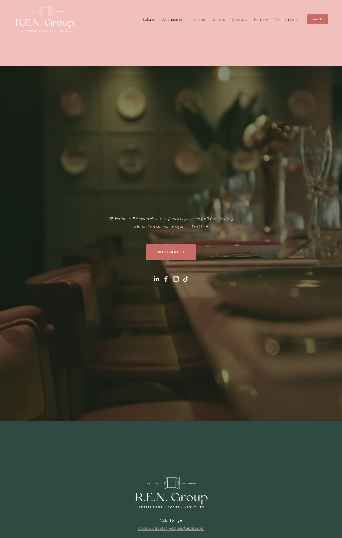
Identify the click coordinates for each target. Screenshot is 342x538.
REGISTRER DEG (171, 252)
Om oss (218, 19)
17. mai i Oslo (286, 19)
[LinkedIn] (156, 279)
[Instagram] (176, 279)
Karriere (261, 19)
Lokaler (149, 19)
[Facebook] (166, 279)
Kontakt (318, 19)
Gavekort (239, 19)
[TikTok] (186, 279)
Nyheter (198, 19)
